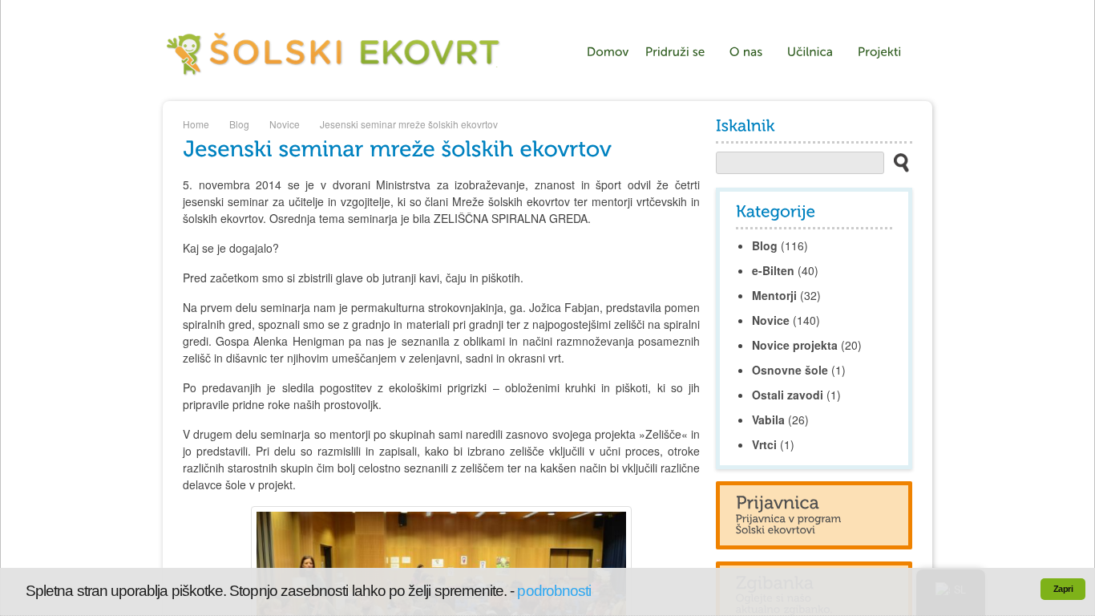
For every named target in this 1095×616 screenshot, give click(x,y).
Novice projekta (795, 345)
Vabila (768, 419)
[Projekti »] (884, 52)
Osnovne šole (790, 370)
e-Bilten (773, 270)
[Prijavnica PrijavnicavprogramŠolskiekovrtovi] (814, 515)
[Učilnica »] (814, 52)
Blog (239, 124)
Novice (284, 124)
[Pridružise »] (679, 52)
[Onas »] (750, 52)
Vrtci (764, 444)
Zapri (1063, 589)
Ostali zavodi (787, 395)
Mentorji (774, 295)
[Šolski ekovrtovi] (334, 78)
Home (196, 124)
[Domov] (608, 52)
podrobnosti (554, 590)
